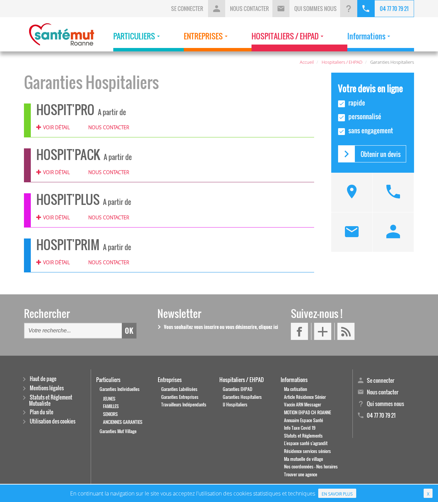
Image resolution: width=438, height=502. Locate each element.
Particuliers (108, 379)
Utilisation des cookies (52, 422)
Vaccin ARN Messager (302, 404)
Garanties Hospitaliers (242, 397)
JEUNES (109, 398)
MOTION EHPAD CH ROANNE (307, 412)
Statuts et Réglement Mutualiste (50, 400)
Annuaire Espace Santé (303, 420)
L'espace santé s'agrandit (305, 443)
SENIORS (110, 414)
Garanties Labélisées (179, 389)
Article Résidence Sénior (305, 397)
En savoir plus (337, 494)
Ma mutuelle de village (303, 459)
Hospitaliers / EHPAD (241, 379)
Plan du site (41, 412)
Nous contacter (108, 127)
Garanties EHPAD (237, 389)
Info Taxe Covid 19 (299, 427)
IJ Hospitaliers (235, 404)
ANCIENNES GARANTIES (122, 422)
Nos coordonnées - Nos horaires (311, 466)
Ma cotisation (295, 389)
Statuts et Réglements (303, 435)
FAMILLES (111, 406)
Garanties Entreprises (179, 397)
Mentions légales (47, 388)
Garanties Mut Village (118, 431)
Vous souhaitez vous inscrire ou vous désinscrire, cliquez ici (221, 326)
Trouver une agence (300, 474)
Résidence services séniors (307, 451)
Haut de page (43, 379)
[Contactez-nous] (351, 232)
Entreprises (170, 379)
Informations (294, 379)
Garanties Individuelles (120, 389)
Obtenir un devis (381, 154)
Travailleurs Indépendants (183, 404)
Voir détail (56, 127)
